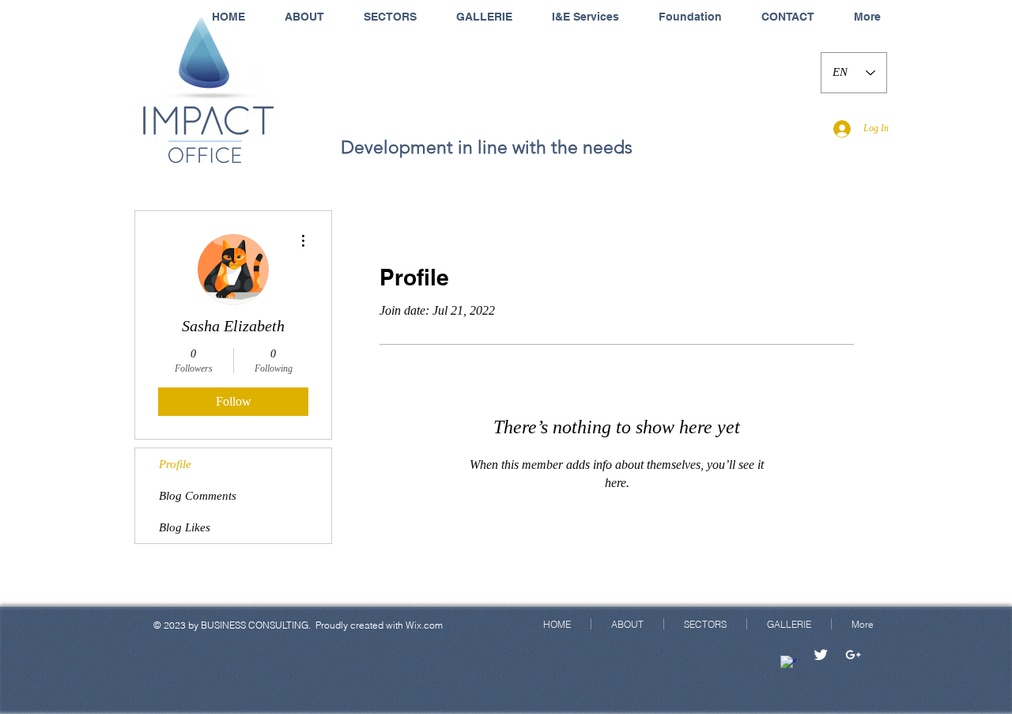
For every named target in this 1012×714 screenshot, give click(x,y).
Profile (175, 464)
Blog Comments (197, 495)
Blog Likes (184, 527)
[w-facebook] (788, 663)
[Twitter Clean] (821, 655)
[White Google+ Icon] (853, 655)
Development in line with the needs (486, 147)
